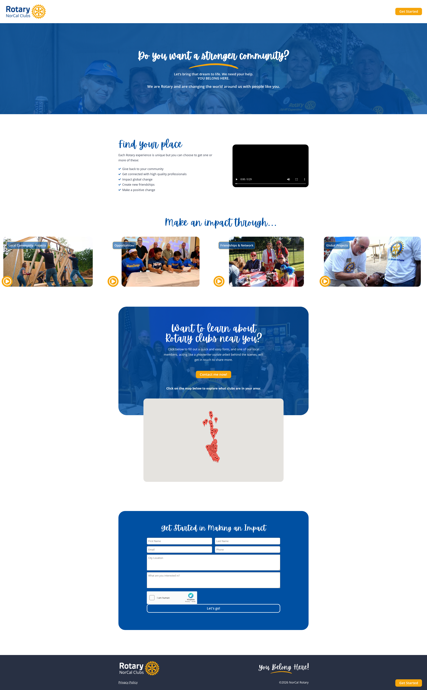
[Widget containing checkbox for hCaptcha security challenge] (172, 597)
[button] (213, 437)
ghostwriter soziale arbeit (213, 354)
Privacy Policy (128, 682)
